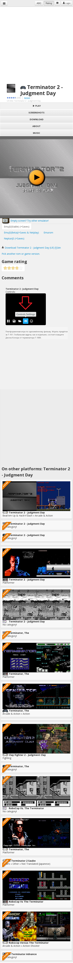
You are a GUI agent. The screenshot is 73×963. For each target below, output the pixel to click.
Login (67, 3)
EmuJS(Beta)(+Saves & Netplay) (21, 232)
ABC (39, 3)
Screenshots (36, 112)
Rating (49, 3)
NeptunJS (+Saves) (14, 238)
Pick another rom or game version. (21, 253)
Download (36, 119)
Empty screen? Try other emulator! (29, 220)
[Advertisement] (36, 43)
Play (38, 105)
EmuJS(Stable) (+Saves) (16, 226)
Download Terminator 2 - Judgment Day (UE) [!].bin (32, 247)
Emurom (48, 232)
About (36, 126)
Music (36, 132)
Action (27, 97)
